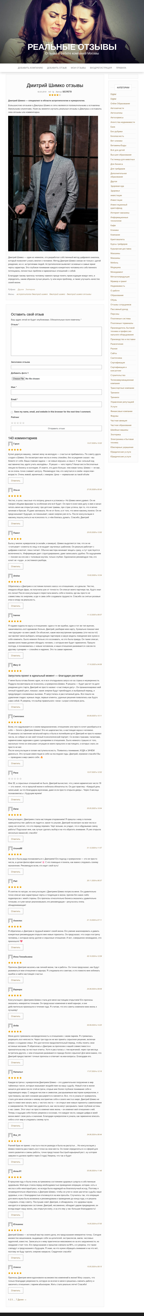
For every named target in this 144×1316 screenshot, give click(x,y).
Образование (117, 295)
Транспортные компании (122, 387)
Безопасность (117, 135)
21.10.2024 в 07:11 (94, 920)
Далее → (22, 1299)
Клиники (115, 229)
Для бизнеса (117, 163)
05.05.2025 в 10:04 (94, 808)
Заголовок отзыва (20, 361)
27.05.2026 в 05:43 (94, 489)
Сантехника (116, 357)
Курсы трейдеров (119, 243)
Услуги (114, 406)
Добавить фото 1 (20, 372)
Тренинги (115, 392)
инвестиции (116, 195)
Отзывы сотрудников (121, 304)
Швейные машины (119, 429)
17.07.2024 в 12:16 (94, 1071)
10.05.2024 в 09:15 (94, 1266)
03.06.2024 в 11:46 (94, 1170)
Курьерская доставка (121, 248)
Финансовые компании (121, 411)
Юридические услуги (121, 451)
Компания (115, 234)
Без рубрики (116, 131)
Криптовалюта (117, 239)
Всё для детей (118, 149)
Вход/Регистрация (101, 67)
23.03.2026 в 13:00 (94, 532)
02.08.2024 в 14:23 (94, 1025)
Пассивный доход (119, 309)
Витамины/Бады (118, 145)
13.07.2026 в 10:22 (94, 443)
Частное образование (121, 425)
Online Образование (120, 103)
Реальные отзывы (72, 46)
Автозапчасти (117, 108)
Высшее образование (121, 154)
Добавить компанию (30, 67)
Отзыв (15, 324)
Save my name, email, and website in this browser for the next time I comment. (52, 411)
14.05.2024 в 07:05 (94, 1223)
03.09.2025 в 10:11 (94, 715)
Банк (113, 126)
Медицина (116, 267)
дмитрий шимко (57, 293)
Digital (113, 94)
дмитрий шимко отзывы (79, 293)
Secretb (67, 91)
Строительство (118, 375)
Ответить (15, 480)
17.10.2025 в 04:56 (94, 664)
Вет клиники (116, 140)
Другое (21, 289)
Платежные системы (121, 318)
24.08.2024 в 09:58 (94, 989)
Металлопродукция (120, 276)
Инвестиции (116, 199)
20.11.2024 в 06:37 (94, 880)
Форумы (114, 415)
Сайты (114, 353)
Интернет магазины (120, 212)
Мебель (114, 262)
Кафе (113, 225)
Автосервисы (117, 117)
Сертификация (118, 362)
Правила (121, 67)
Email (14, 399)
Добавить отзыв (57, 67)
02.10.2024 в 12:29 (94, 956)
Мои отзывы (78, 67)
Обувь (114, 299)
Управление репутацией (122, 401)
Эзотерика (30, 289)
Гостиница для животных (123, 159)
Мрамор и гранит (119, 281)
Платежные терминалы (122, 323)
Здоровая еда (117, 185)
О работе (115, 290)
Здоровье (115, 190)
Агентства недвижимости (123, 121)
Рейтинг (15, 417)
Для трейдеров (118, 168)
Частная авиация (119, 420)
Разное (114, 348)
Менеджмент (117, 271)
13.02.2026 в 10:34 (94, 575)
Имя (14, 387)
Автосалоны (116, 112)
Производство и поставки (123, 339)
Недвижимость (118, 285)
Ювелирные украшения (122, 447)
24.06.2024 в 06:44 (94, 1134)
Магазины (115, 253)
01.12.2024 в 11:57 (94, 847)
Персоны (115, 313)
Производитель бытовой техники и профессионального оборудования (122, 331)
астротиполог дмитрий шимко (32, 293)
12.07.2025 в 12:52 (94, 772)
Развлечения (117, 343)
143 (49, 91)
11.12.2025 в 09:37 (94, 614)
